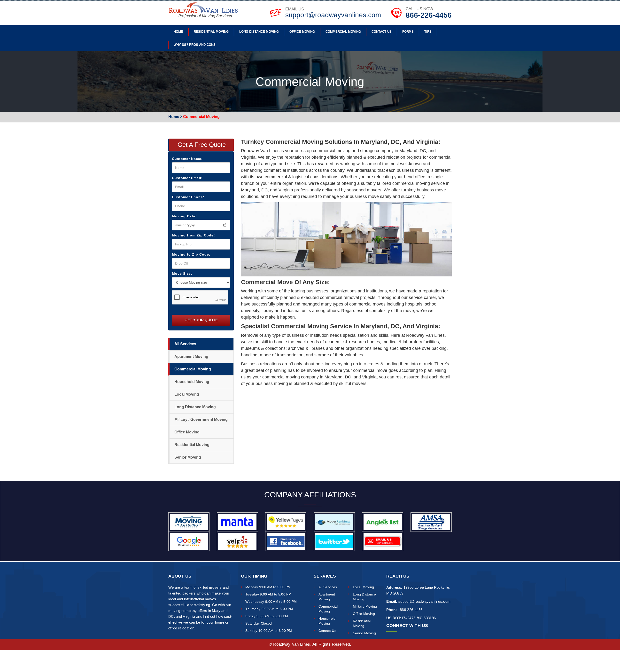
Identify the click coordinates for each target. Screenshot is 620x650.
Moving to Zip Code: (191, 254)
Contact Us (382, 31)
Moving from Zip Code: (193, 235)
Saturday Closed (258, 623)
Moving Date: (184, 216)
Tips (428, 31)
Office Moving (302, 31)
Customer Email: (187, 178)
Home (178, 31)
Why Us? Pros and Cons (195, 45)
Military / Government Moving (201, 419)
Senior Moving (187, 457)
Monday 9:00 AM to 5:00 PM (268, 587)
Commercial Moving (343, 31)
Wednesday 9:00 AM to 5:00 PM (271, 601)
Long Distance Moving (259, 31)
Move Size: (182, 273)
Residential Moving (211, 31)
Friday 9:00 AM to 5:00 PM (266, 616)
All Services (185, 344)
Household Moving (191, 382)
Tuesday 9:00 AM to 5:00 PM (268, 594)
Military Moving (365, 606)
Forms (408, 31)
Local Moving (186, 394)
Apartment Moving (191, 356)
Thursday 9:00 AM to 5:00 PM (269, 609)
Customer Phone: (188, 197)
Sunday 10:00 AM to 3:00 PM (268, 631)
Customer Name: (187, 159)
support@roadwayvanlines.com (333, 15)
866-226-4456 (429, 15)
